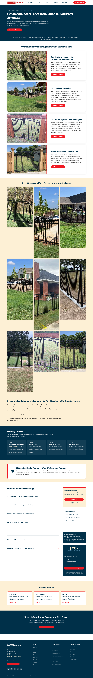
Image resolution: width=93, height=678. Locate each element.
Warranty (35, 654)
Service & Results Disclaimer (58, 659)
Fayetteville (73, 654)
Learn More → (12, 602)
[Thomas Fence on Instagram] (15, 669)
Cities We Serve (75, 645)
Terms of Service (55, 648)
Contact (56, 2)
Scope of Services (56, 653)
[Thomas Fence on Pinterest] (11, 669)
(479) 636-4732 (66, 2)
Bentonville (72, 649)
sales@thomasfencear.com (14, 656)
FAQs (47, 2)
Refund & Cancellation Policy (58, 656)
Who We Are (36, 659)
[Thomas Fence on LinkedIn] (21, 669)
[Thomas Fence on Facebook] (8, 669)
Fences (35, 647)
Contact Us (74, 499)
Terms (81, 675)
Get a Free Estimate (79, 2)
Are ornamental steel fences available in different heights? (22, 496)
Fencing (30, 2)
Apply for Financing (74, 568)
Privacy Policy (55, 650)
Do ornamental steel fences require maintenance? (20, 513)
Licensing (35, 664)
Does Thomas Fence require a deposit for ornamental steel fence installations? (28, 531)
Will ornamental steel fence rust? (16, 540)
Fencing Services (15, 10)
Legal (85, 675)
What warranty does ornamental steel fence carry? (20, 548)
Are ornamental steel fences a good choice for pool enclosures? (24, 505)
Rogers (72, 651)
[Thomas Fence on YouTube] (18, 669)
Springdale (72, 646)
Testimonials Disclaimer (57, 661)
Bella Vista (72, 656)
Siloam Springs (73, 659)
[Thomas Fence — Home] (15, 2)
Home (8, 10)
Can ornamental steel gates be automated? (18, 522)
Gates (39, 2)
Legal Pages (56, 645)
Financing (35, 657)
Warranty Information (56, 664)
